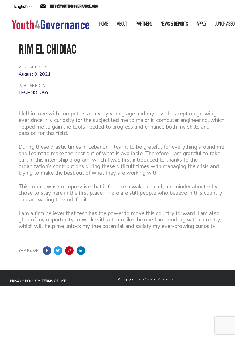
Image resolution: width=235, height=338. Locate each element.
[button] (23, 6)
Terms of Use (54, 281)
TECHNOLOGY (34, 92)
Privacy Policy (23, 281)
